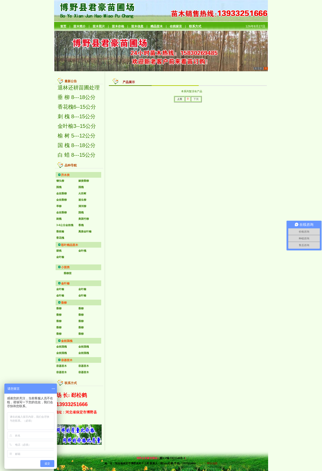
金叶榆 (65, 283)
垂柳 (64, 302)
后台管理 (201, 463)
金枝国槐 (67, 340)
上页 (179, 99)
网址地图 (212, 463)
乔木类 (65, 175)
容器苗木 (67, 360)
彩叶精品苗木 (69, 245)
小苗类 (65, 267)
